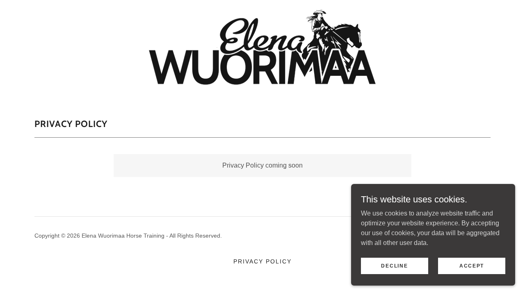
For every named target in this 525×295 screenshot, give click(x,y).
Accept (471, 265)
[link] (262, 50)
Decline (394, 265)
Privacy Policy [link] (262, 261)
